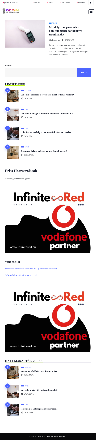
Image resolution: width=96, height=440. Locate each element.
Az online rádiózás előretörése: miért (39, 371)
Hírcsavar (56, 40)
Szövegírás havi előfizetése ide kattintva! (21, 275)
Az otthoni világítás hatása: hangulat (39, 390)
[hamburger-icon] (91, 11)
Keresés (8, 65)
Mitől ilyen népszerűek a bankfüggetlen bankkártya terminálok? (65, 31)
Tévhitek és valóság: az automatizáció (39, 409)
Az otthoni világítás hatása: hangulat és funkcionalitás (47, 113)
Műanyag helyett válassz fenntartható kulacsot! (44, 151)
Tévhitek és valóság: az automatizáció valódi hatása (46, 132)
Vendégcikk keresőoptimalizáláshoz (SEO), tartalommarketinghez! (31, 269)
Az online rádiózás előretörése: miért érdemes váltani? (47, 94)
